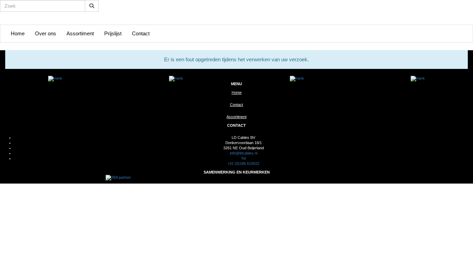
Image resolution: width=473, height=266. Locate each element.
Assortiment (80, 33)
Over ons (45, 33)
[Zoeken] (92, 6)
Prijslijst (113, 33)
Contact (141, 33)
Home (18, 33)
